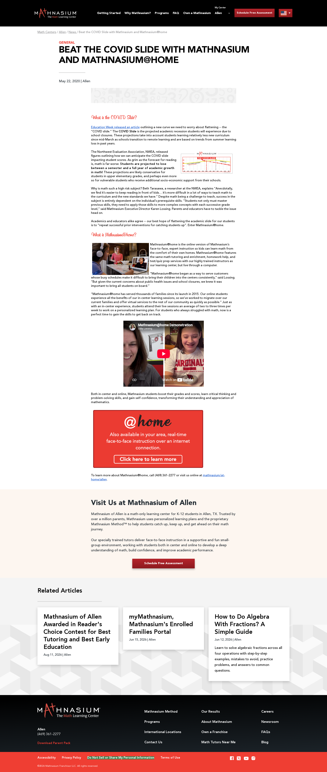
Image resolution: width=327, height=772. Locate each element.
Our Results (210, 711)
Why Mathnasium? (138, 13)
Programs (162, 13)
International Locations (162, 732)
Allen (62, 32)
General (67, 42)
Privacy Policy (71, 757)
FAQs (265, 732)
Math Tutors (218, 742)
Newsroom (270, 722)
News (73, 32)
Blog (264, 742)
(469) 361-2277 (49, 734)
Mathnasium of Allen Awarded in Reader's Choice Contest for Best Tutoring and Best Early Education (77, 632)
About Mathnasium (216, 722)
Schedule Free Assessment (254, 13)
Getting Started (109, 13)
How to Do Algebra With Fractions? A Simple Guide (242, 624)
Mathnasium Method (161, 711)
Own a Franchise (214, 732)
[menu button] (285, 13)
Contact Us (153, 742)
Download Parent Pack (53, 743)
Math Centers (46, 32)
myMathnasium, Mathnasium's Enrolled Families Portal (161, 624)
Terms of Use (170, 757)
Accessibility (46, 757)
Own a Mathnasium (197, 13)
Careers (267, 711)
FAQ (176, 13)
